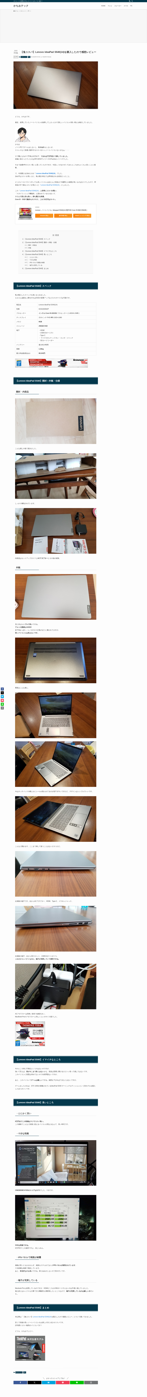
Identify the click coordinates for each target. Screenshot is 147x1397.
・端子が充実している (35, 265)
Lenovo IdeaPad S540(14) (45, 173)
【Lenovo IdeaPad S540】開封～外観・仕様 (41, 242)
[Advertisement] (74, 27)
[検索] (132, 1)
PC (29, 57)
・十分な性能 (32, 260)
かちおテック (21, 6)
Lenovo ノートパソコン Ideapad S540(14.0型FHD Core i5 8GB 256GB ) (61, 210)
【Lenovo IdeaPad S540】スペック (37, 239)
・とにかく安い (33, 257)
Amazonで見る (44, 215)
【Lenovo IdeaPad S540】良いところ (38, 254)
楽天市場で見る (63, 215)
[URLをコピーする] (91, 1382)
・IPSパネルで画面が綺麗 (36, 262)
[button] (20, 1382)
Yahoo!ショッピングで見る (82, 215)
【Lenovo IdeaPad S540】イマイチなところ (41, 251)
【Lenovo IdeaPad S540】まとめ (37, 268)
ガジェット (24, 57)
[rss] (129, 1)
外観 (29, 248)
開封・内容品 (32, 245)
